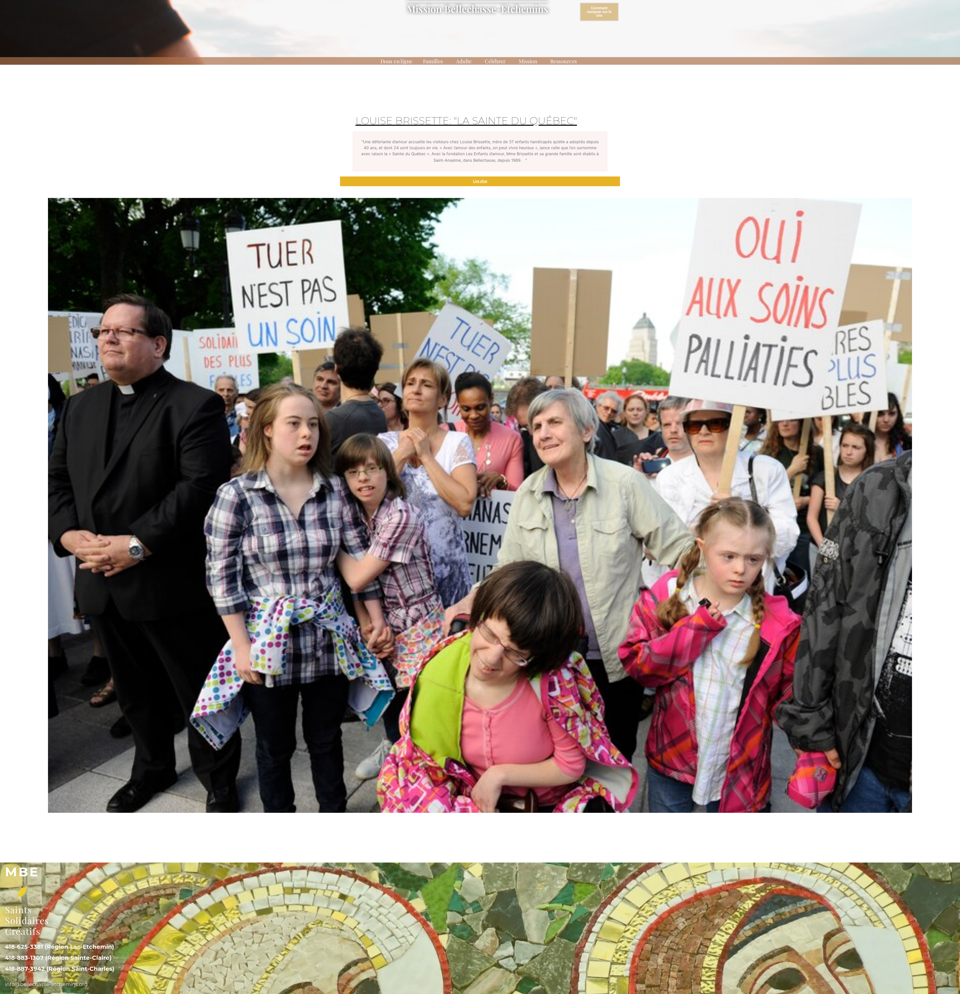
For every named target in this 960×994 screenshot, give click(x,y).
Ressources (563, 60)
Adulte (464, 60)
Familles (433, 60)
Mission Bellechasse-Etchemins (477, 8)
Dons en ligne (396, 60)
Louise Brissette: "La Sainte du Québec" (466, 120)
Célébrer (495, 60)
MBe (22, 872)
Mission (528, 60)
